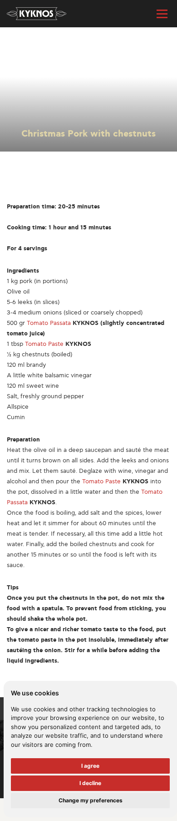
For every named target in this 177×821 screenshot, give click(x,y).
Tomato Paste (44, 344)
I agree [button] (90, 765)
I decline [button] (90, 783)
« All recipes (24, 42)
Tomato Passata (49, 323)
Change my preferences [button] (91, 800)
